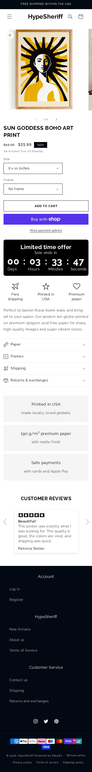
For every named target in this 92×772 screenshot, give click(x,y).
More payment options (46, 230)
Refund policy (76, 755)
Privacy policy (22, 762)
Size (7, 159)
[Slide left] (35, 119)
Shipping (16, 690)
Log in (14, 589)
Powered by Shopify (48, 755)
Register (16, 600)
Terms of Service (23, 650)
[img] (46, 515)
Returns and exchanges (29, 701)
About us (16, 640)
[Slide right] (56, 119)
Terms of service (47, 762)
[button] (9, 17)
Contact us (18, 680)
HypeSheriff (26, 755)
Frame (8, 180)
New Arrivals (19, 629)
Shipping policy (73, 762)
